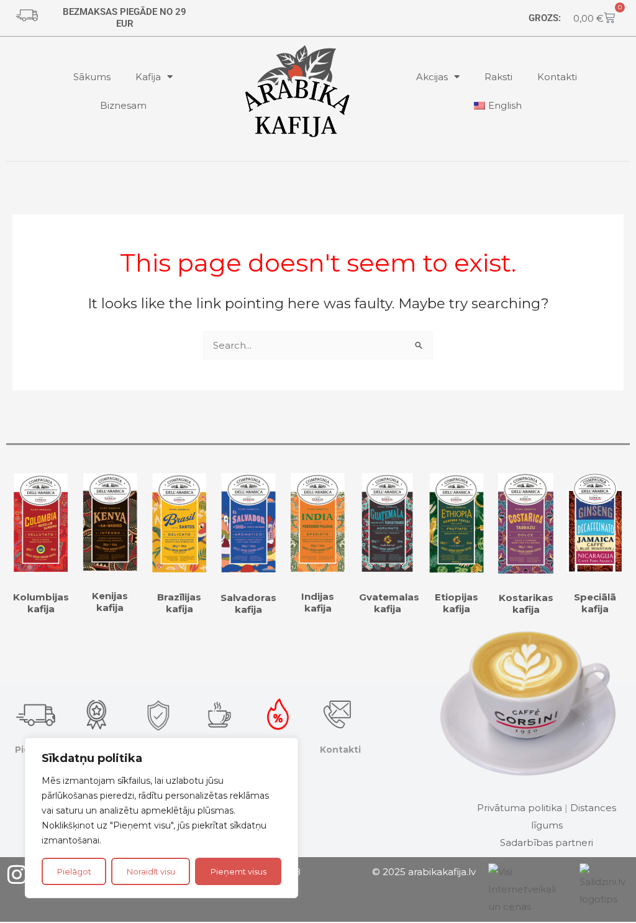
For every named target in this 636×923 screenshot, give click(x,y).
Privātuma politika (519, 808)
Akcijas (432, 77)
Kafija (148, 77)
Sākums (92, 77)
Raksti (498, 77)
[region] (161, 818)
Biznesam (123, 105)
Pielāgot (74, 871)
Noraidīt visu (151, 871)
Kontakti (557, 77)
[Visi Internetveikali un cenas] (527, 888)
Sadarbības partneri (546, 842)
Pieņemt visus (238, 871)
